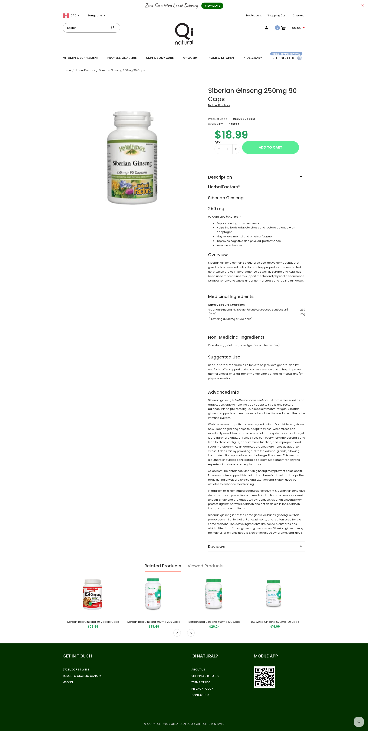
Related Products (163, 566)
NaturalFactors (219, 105)
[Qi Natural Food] (184, 44)
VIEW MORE (212, 5)
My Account (254, 15)
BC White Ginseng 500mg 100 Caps (275, 622)
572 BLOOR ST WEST (76, 669)
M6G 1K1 (68, 682)
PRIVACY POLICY (202, 689)
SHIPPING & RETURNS (205, 676)
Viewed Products (206, 566)
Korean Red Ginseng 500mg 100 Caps (214, 622)
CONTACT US (200, 695)
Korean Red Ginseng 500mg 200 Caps (153, 622)
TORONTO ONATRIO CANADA (82, 676)
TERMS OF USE (200, 682)
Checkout (299, 15)
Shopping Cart (276, 15)
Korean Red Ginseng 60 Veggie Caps (93, 622)
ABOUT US (198, 669)
